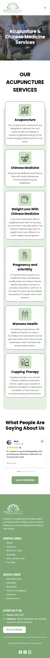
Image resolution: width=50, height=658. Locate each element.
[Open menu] (45, 8)
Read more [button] (11, 463)
